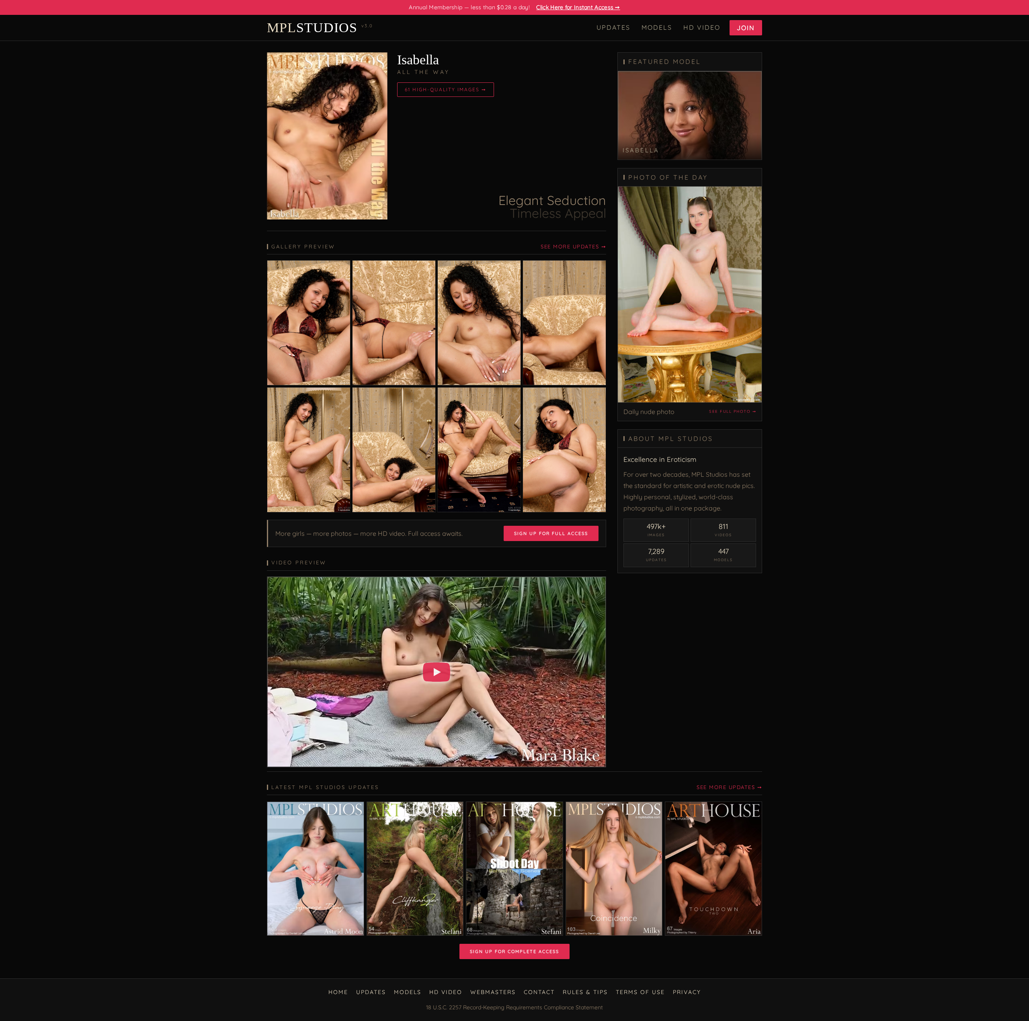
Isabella (418, 59)
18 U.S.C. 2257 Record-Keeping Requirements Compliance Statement (514, 1007)
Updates (613, 27)
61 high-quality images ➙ (445, 89)
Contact (539, 992)
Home (338, 992)
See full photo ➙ (732, 411)
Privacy (687, 992)
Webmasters (493, 992)
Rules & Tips (585, 992)
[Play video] (436, 672)
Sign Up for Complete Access (514, 951)
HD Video (701, 27)
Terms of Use (640, 992)
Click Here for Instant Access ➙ (578, 7)
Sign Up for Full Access (551, 533)
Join (746, 28)
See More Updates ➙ (573, 246)
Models (657, 27)
